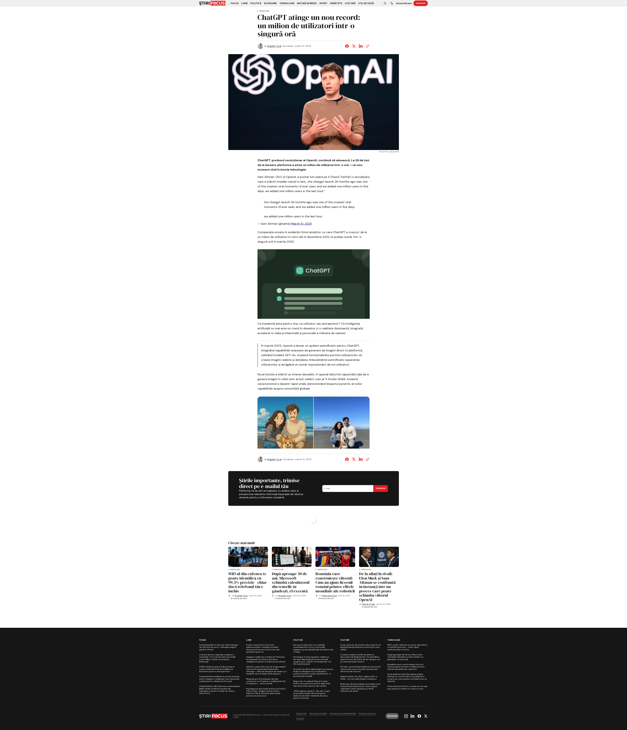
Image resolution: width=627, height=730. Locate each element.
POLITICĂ (298, 640)
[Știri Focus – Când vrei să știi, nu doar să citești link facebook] (419, 716)
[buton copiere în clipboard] (367, 46)
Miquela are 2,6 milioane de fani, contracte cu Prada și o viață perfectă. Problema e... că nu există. (266, 681)
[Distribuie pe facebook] (347, 46)
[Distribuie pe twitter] (353, 46)
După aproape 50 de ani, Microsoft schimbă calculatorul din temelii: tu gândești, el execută (405, 657)
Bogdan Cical (274, 46)
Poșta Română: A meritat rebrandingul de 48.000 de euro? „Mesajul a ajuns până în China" (218, 647)
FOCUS (202, 640)
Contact (300, 718)
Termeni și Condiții (318, 714)
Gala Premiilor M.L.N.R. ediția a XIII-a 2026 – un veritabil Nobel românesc (358, 677)
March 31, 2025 (301, 224)
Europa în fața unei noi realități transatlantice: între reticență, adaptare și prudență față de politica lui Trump (313, 648)
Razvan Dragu (368, 604)
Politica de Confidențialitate (343, 714)
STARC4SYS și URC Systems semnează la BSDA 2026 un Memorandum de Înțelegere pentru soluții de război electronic (219, 690)
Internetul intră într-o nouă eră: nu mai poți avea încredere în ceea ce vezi (407, 687)
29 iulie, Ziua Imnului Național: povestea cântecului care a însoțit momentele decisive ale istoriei (360, 669)
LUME (248, 640)
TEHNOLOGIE (264, 11)
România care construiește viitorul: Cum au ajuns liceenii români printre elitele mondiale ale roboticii (406, 666)
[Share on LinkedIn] (360, 46)
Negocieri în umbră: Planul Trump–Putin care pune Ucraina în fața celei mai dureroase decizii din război (311, 683)
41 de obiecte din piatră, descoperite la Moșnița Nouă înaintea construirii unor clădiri (360, 647)
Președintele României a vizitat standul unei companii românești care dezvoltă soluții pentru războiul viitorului (219, 678)
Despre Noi (301, 714)
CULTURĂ (344, 640)
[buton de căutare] (385, 3)
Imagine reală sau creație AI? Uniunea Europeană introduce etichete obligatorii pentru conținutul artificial (265, 659)
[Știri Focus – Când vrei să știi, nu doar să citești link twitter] (425, 716)
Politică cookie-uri (367, 714)
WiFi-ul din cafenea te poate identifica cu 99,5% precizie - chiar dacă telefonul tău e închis (407, 647)
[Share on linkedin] (360, 459)
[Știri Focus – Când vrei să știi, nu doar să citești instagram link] (406, 716)
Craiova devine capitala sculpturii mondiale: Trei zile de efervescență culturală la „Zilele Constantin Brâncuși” (217, 658)
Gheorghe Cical (329, 596)
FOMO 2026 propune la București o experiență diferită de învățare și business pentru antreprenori (217, 669)
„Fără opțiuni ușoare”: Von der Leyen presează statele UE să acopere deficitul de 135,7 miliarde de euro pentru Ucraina (311, 694)
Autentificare (404, 3)
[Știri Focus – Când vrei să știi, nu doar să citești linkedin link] (412, 716)
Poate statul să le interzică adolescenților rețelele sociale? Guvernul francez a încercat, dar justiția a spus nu (263, 648)
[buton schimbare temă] (391, 3)
